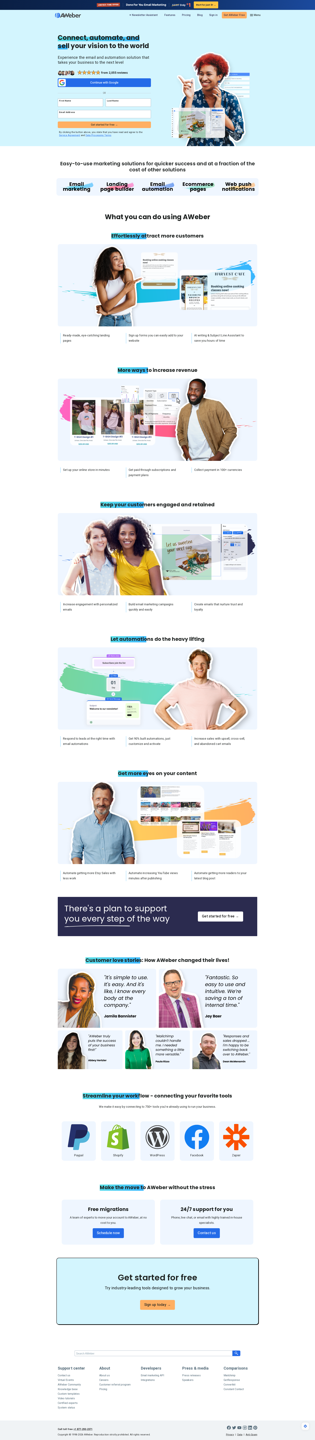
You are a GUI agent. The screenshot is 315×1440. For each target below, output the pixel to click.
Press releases (191, 1375)
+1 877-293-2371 (83, 1429)
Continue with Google (104, 82)
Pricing (186, 15)
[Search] (236, 1353)
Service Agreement (69, 135)
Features (169, 15)
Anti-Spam (251, 1434)
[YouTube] (239, 1428)
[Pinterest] (255, 1428)
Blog (200, 15)
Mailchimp (229, 1375)
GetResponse (232, 1380)
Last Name (113, 100)
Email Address (67, 112)
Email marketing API (152, 1375)
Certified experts (68, 1403)
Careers (104, 1380)
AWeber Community (69, 1385)
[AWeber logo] (65, 15)
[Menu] (255, 15)
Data (239, 1434)
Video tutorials (66, 1398)
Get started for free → (220, 916)
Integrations (148, 1380)
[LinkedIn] (250, 1428)
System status (66, 1408)
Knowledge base (68, 1389)
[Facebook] (229, 1428)
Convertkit (230, 1385)
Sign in (213, 15)
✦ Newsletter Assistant (143, 15)
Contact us (207, 1233)
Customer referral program (115, 1385)
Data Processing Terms (98, 135)
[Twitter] (234, 1428)
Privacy (230, 1434)
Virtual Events (66, 1380)
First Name (65, 100)
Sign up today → (157, 1304)
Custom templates (69, 1394)
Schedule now (108, 1233)
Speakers (187, 1380)
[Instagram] (245, 1428)
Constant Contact (234, 1389)
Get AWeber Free (234, 15)
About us (104, 1375)
